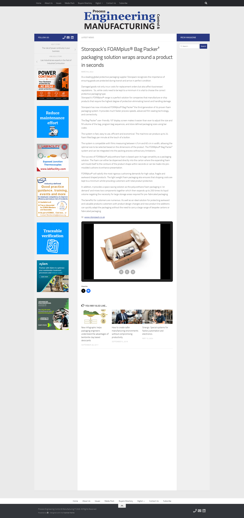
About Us (48, 3)
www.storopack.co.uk (94, 217)
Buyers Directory (85, 3)
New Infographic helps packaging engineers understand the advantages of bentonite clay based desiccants (95, 334)
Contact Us (111, 3)
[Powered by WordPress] (48, 513)
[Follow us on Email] (68, 37)
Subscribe (123, 3)
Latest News (87, 37)
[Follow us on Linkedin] (72, 37)
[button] (121, 272)
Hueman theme (68, 513)
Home (38, 3)
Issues (58, 3)
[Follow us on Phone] (64, 37)
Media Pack (69, 3)
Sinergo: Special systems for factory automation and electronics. (155, 330)
